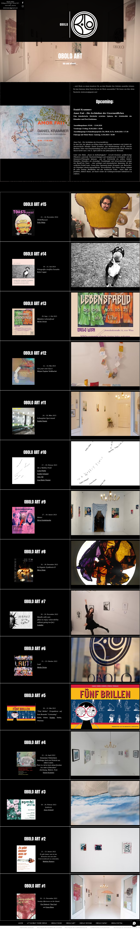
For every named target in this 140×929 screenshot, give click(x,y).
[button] (105, 215)
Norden (52, 717)
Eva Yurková (45, 904)
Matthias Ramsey (48, 861)
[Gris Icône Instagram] (22, 6)
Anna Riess (50, 907)
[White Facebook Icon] (22, 2)
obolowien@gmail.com (10, 8)
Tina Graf (53, 904)
